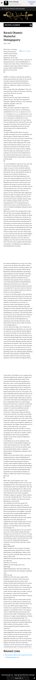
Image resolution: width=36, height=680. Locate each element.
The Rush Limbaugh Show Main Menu (14, 8)
